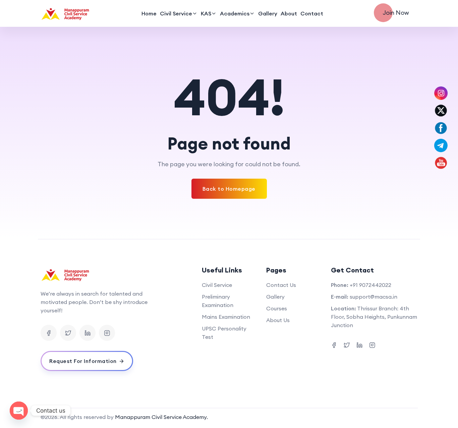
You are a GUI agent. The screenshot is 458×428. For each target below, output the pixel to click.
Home (149, 13)
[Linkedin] (87, 333)
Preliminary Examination (217, 300)
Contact (311, 13)
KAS (206, 13)
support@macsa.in (373, 296)
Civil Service (176, 13)
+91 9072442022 (370, 285)
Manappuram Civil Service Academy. (161, 417)
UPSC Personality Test (224, 332)
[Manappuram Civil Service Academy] (66, 13)
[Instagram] (107, 333)
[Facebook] (49, 333)
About (289, 13)
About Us (278, 320)
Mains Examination (226, 316)
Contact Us (281, 285)
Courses (276, 308)
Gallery (267, 13)
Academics (234, 13)
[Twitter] (68, 333)
